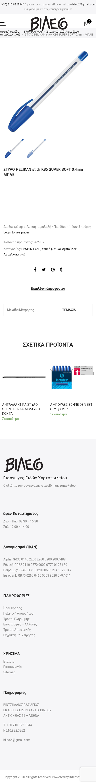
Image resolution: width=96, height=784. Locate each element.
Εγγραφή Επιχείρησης (19, 635)
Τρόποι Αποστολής (17, 630)
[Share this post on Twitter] (44, 270)
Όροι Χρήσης (12, 608)
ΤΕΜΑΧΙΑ (69, 310)
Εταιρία (8, 661)
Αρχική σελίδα (9, 31)
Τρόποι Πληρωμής (16, 619)
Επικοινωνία (12, 667)
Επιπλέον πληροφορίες (48, 288)
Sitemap (9, 672)
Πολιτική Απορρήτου (18, 613)
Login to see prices (17, 232)
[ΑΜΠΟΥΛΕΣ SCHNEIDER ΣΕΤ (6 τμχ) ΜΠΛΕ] (72, 377)
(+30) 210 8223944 (12, 4)
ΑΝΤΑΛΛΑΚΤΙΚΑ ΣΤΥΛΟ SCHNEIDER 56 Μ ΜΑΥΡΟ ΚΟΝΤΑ (21, 409)
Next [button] (85, 92)
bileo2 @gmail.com (16, 740)
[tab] (48, 288)
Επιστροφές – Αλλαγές (20, 624)
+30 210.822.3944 (19, 725)
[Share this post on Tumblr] (61, 270)
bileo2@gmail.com (84, 4)
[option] (48, 92)
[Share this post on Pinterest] (53, 270)
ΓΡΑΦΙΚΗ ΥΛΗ (33, 31)
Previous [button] (14, 92)
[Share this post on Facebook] (35, 270)
